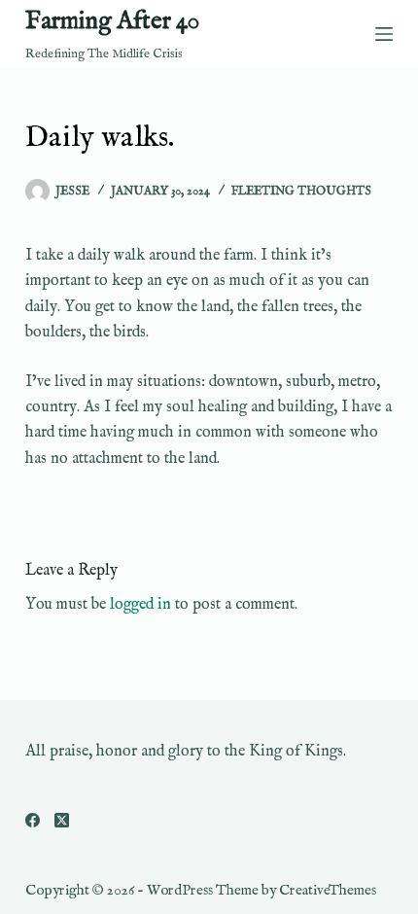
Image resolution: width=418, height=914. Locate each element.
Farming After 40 (112, 21)
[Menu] (384, 34)
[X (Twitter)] (61, 820)
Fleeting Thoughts (301, 191)
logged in (140, 605)
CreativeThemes (327, 890)
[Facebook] (32, 820)
